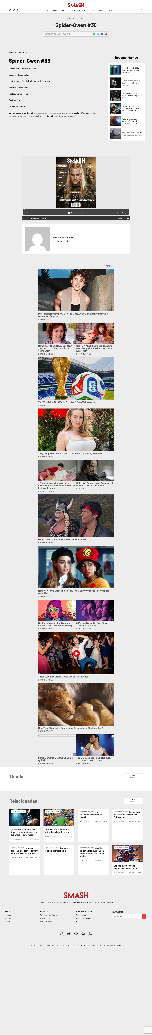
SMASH (7, 912)
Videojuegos (75, 10)
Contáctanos (81, 915)
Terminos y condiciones (49, 915)
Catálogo (8, 915)
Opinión (102, 10)
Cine (48, 10)
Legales (44, 912)
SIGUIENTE (22, 53)
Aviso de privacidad (47, 918)
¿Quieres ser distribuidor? (85, 918)
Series (64, 10)
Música (85, 10)
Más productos (133, 776)
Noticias (8, 918)
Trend (94, 10)
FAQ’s (78, 921)
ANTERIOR (13, 53)
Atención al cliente (85, 912)
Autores (8, 921)
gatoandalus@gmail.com (62, 241)
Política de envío (46, 921)
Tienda (110, 10)
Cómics (56, 10)
